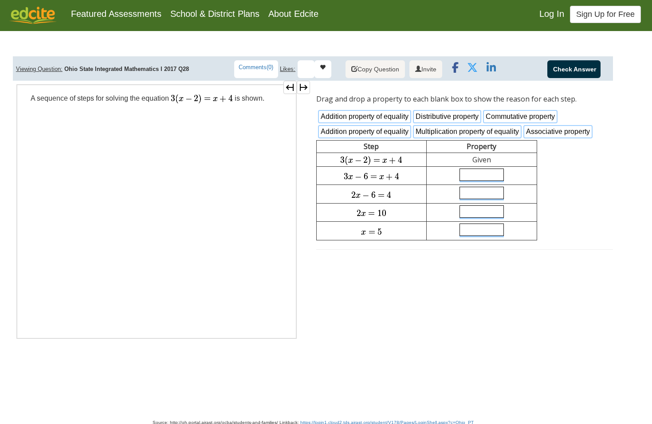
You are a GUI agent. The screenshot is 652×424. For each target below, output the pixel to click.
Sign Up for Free (605, 14)
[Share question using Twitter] (472, 70)
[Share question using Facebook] (454, 70)
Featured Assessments (116, 14)
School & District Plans (214, 14)
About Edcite (293, 14)
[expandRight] (303, 87)
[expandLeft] (290, 87)
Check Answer (574, 69)
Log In (551, 14)
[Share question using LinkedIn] (490, 70)
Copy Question (378, 69)
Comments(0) (256, 67)
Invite (428, 69)
